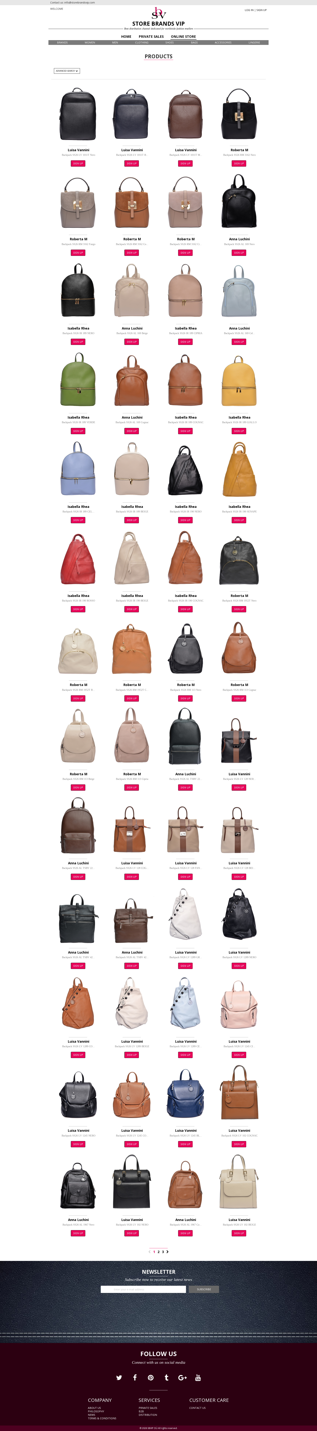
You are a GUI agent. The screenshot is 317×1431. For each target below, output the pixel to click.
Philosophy (96, 1411)
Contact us (197, 1408)
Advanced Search (65, 70)
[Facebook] (135, 1379)
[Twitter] (119, 1379)
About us (94, 1408)
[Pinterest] (151, 1379)
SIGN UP (261, 10)
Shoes (169, 42)
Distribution (148, 1415)
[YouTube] (197, 1379)
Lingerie (254, 42)
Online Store (183, 36)
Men (115, 42)
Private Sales (151, 36)
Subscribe (204, 1289)
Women (90, 42)
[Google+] (182, 1379)
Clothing (141, 42)
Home (126, 36)
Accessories (223, 42)
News (91, 1415)
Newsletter (158, 1271)
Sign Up (78, 163)
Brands (62, 42)
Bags (194, 42)
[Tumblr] (167, 1379)
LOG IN (249, 10)
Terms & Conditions (102, 1418)
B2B (141, 1411)
